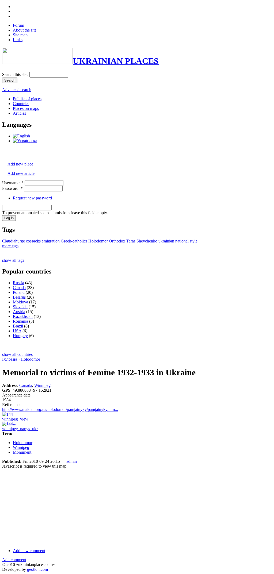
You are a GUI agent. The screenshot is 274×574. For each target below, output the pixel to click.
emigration (51, 241)
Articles (19, 113)
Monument (22, 452)
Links (17, 39)
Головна (9, 359)
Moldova (20, 302)
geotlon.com (37, 569)
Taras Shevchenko (141, 241)
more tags (10, 246)
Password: (12, 188)
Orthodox (117, 241)
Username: (13, 182)
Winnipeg (42, 385)
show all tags (13, 260)
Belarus (19, 297)
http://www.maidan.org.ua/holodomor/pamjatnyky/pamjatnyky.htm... (60, 409)
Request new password (32, 198)
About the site (24, 30)
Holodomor (98, 241)
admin (71, 461)
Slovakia (20, 307)
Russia (18, 282)
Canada (19, 287)
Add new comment (29, 550)
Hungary (20, 335)
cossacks (33, 241)
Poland (19, 292)
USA (17, 331)
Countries (21, 103)
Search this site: (15, 74)
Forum (18, 25)
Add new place (20, 164)
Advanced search (16, 89)
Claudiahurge (13, 241)
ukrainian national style (177, 241)
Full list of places (27, 99)
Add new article (21, 173)
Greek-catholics (74, 241)
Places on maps (26, 108)
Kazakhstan (23, 316)
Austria (19, 311)
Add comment (14, 559)
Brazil (18, 326)
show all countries (17, 354)
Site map (20, 35)
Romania (20, 321)
